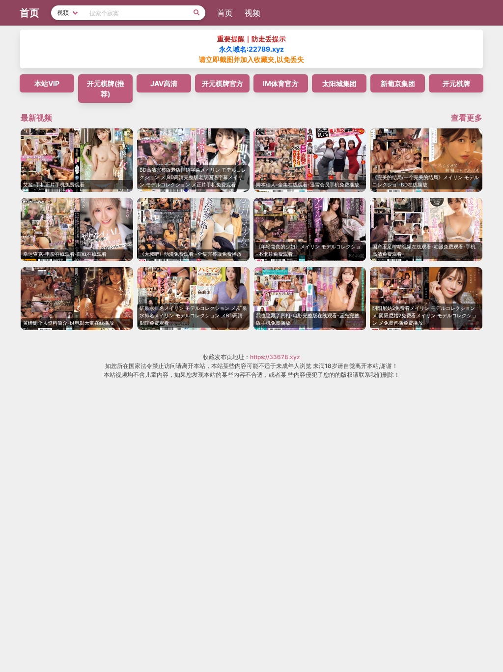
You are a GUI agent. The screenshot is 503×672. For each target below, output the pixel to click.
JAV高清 (163, 83)
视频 (252, 13)
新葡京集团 (398, 83)
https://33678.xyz (275, 357)
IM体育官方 (281, 83)
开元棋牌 (456, 83)
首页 (225, 13)
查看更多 (466, 117)
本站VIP (46, 83)
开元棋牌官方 (222, 83)
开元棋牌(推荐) (105, 88)
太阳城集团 (339, 83)
